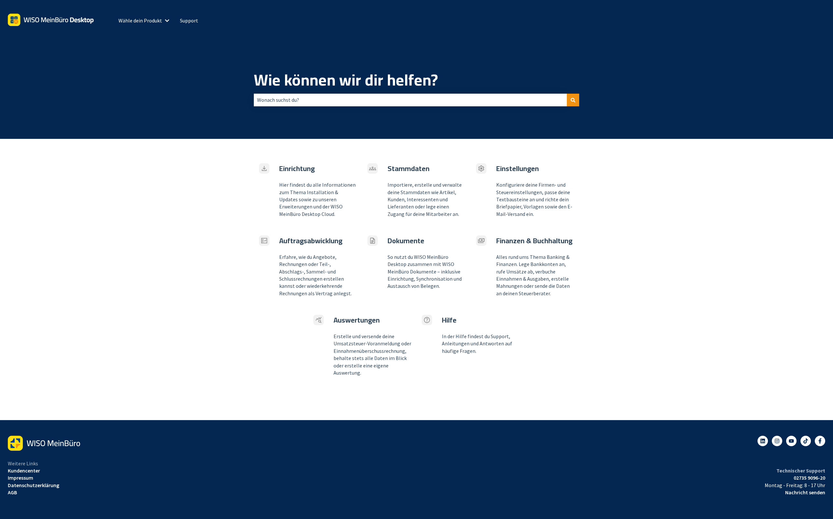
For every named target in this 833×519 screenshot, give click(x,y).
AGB (12, 492)
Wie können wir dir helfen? (346, 80)
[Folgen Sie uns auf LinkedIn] (763, 441)
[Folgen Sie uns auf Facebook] (820, 441)
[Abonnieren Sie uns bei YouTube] (791, 441)
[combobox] (410, 100)
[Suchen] (573, 100)
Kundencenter (24, 470)
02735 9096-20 (809, 477)
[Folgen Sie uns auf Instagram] (777, 441)
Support (189, 20)
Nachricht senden (805, 492)
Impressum (20, 477)
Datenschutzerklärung (33, 485)
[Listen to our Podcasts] (805, 441)
